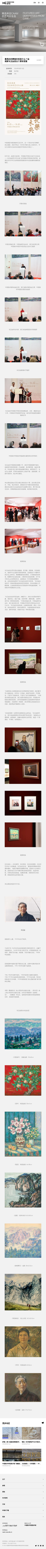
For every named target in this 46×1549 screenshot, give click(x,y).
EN (35, 3)
